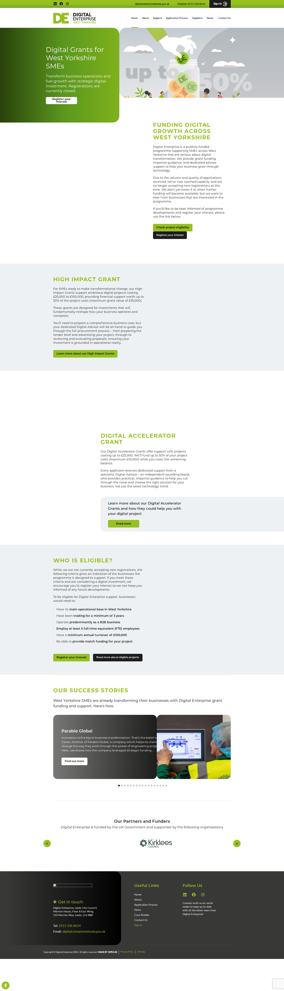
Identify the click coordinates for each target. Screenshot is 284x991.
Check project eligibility (172, 227)
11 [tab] (148, 792)
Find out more (74, 768)
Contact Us (224, 18)
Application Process (177, 18)
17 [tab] (166, 792)
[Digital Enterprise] (74, 18)
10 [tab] (145, 792)
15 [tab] (160, 792)
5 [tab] (131, 792)
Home (134, 18)
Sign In (138, 931)
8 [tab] (140, 792)
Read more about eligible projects (117, 661)
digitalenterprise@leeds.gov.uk (84, 938)
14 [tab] (157, 792)
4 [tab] (128, 792)
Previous (57, 850)
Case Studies (141, 921)
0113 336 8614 (70, 932)
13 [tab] (154, 792)
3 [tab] (125, 792)
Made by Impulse (107, 958)
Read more (123, 527)
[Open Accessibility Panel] (6, 985)
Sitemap (141, 958)
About (145, 18)
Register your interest (61, 100)
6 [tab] (134, 792)
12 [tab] (151, 792)
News (137, 916)
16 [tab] (163, 792)
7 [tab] (137, 792)
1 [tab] (119, 792)
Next (227, 850)
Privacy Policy (127, 958)
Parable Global (98, 748)
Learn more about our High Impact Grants (85, 357)
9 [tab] (142, 792)
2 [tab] (122, 792)
